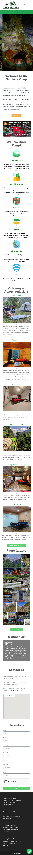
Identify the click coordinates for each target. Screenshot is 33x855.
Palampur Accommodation (10, 798)
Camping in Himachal (9, 839)
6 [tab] (20, 70)
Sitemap (5, 845)
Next (30, 42)
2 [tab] (13, 70)
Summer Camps (7, 818)
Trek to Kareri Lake (8, 804)
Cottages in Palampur (9, 843)
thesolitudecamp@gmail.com (14, 690)
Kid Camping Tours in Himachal (12, 841)
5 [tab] (18, 70)
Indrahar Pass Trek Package (11, 814)
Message (5, 752)
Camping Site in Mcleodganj (11, 829)
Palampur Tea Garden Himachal (12, 800)
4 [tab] (16, 70)
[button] (16, 115)
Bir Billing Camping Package (11, 827)
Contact (5, 765)
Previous (2, 42)
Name (5, 730)
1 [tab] (11, 70)
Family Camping (7, 832)
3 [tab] (15, 70)
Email (5, 772)
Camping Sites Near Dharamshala (12, 816)
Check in (5, 737)
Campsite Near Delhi (9, 812)
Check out (6, 745)
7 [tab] (21, 70)
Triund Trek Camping (9, 825)
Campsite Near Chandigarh (10, 802)
